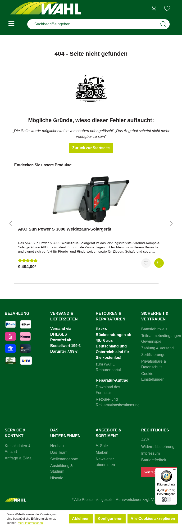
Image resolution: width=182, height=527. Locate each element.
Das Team (58, 452)
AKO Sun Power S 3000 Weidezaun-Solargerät (64, 229)
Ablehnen (81, 519)
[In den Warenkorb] (159, 263)
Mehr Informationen (30, 523)
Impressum (150, 453)
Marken (102, 452)
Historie (56, 478)
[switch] (166, 499)
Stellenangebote (64, 459)
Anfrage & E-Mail (19, 458)
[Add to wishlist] (146, 263)
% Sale (102, 446)
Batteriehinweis (154, 329)
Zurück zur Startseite (91, 148)
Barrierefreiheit (153, 460)
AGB (145, 440)
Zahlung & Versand (157, 348)
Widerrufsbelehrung (157, 447)
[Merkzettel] (167, 8)
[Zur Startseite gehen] (45, 8)
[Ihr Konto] (154, 8)
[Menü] (11, 24)
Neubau (57, 446)
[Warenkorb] (175, 8)
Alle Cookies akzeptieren (153, 519)
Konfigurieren (110, 519)
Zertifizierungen (154, 355)
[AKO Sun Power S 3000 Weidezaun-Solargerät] (91, 199)
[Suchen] (163, 24)
